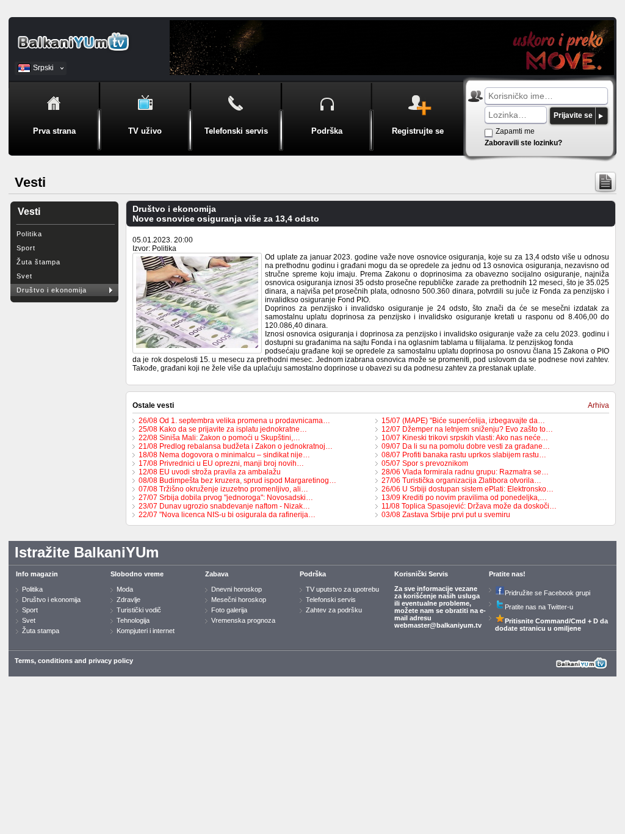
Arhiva (598, 405)
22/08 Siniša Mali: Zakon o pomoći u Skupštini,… (219, 437)
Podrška (313, 574)
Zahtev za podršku (334, 610)
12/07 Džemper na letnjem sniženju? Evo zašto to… (467, 429)
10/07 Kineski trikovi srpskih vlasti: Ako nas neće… (464, 437)
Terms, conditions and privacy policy (74, 660)
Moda (125, 589)
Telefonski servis (331, 599)
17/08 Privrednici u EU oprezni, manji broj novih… (221, 463)
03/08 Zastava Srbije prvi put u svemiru (445, 514)
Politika (29, 234)
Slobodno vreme (137, 574)
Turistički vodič (139, 610)
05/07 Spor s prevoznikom (424, 463)
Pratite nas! (507, 574)
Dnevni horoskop (236, 589)
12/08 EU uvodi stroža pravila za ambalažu (210, 472)
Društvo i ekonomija (51, 290)
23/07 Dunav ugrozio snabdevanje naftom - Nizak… (224, 506)
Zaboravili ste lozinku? (523, 143)
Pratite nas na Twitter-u (539, 607)
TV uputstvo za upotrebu (342, 589)
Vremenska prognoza (243, 620)
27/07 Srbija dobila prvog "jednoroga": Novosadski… (226, 497)
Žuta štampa (38, 262)
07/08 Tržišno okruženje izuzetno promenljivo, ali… (223, 489)
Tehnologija (133, 620)
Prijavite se (573, 115)
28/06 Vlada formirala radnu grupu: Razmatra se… (465, 472)
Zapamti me (515, 131)
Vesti (29, 211)
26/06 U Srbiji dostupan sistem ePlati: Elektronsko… (467, 489)
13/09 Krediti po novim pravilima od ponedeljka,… (464, 497)
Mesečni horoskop (238, 599)
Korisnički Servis (421, 574)
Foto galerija (229, 610)
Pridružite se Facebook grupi (547, 592)
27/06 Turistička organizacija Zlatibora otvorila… (461, 480)
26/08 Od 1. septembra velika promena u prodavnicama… (234, 420)
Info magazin (37, 574)
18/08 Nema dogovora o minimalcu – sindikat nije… (224, 455)
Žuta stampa (40, 630)
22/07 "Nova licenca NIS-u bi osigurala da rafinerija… (227, 514)
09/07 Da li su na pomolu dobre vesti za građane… (465, 446)
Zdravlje (128, 599)
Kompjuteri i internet (146, 630)
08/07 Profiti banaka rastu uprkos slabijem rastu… (463, 455)
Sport (25, 248)
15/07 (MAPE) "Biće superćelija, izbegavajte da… (463, 420)
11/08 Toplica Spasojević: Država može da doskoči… (469, 506)
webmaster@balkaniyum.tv (438, 625)
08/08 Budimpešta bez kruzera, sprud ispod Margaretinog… (237, 480)
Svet (24, 276)
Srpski (43, 67)
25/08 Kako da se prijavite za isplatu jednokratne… (223, 429)
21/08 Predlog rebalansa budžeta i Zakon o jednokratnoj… (236, 446)
